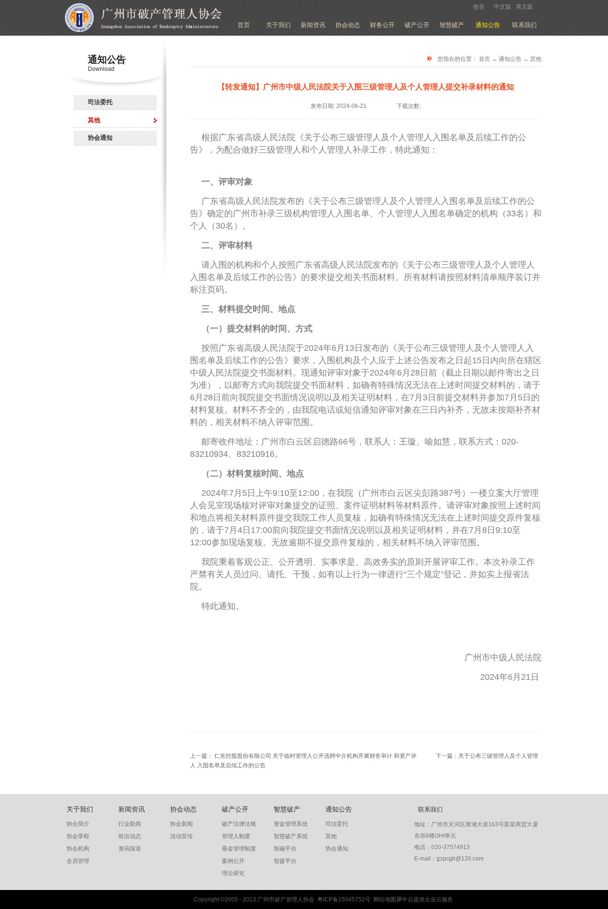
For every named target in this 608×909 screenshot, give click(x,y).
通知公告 (510, 59)
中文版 (502, 6)
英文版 (524, 6)
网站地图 (383, 899)
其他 (536, 59)
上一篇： (303, 756)
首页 (244, 25)
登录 (478, 7)
